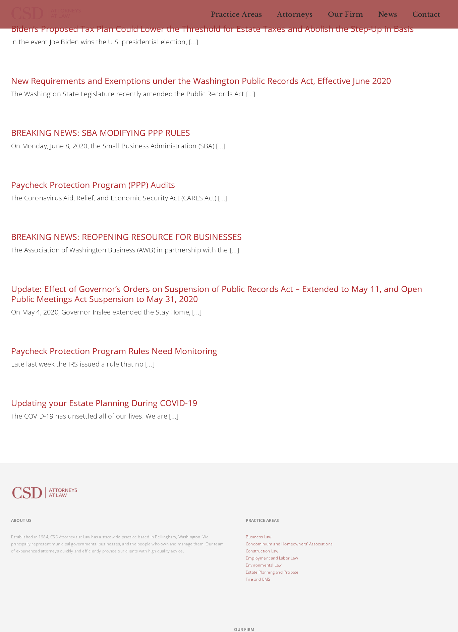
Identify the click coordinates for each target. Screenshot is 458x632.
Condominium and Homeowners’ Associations (289, 544)
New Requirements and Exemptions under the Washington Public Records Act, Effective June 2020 (201, 80)
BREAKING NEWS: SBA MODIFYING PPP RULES (100, 132)
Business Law (258, 537)
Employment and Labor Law (272, 558)
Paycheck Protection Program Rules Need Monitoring (114, 350)
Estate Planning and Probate (272, 572)
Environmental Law (264, 565)
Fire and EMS (258, 579)
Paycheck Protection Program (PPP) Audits (93, 184)
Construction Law (262, 551)
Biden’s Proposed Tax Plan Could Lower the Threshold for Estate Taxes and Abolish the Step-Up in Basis (212, 28)
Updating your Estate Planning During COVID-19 (104, 402)
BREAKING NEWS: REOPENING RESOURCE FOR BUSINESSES (126, 236)
